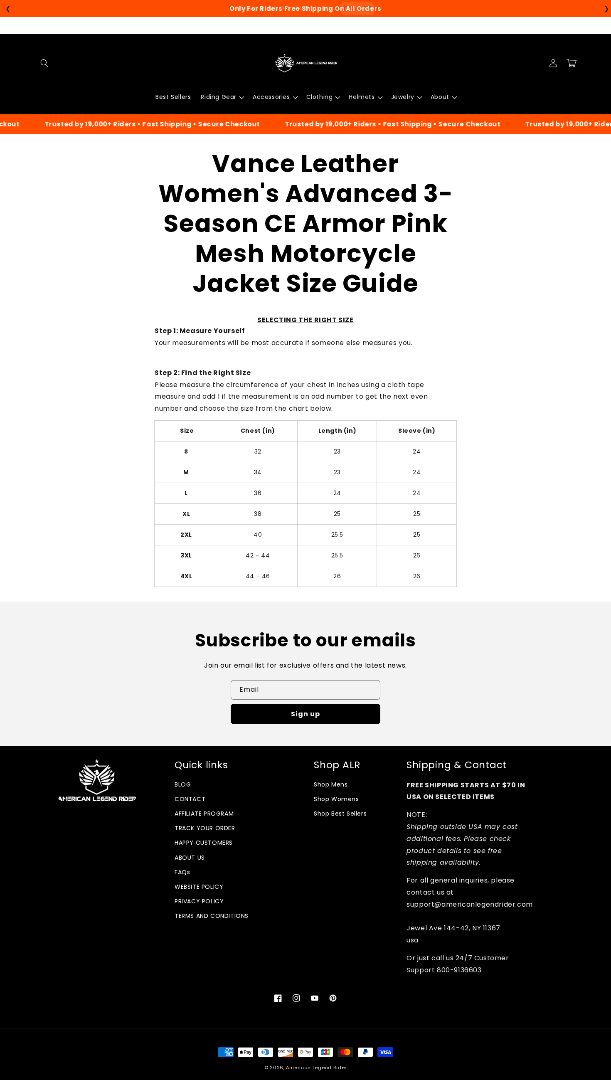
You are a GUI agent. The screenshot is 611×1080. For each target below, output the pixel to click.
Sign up (305, 714)
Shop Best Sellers (340, 813)
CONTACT (190, 799)
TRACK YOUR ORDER (205, 828)
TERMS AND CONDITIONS (212, 916)
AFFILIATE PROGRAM (204, 813)
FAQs (182, 872)
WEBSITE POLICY (199, 887)
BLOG (183, 784)
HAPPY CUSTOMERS (204, 842)
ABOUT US (190, 857)
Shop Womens (336, 799)
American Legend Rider (316, 1067)
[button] (44, 63)
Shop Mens (330, 784)
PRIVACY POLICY (199, 901)
